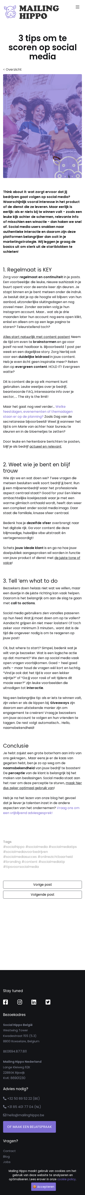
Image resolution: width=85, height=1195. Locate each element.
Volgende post (42, 894)
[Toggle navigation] (77, 7)
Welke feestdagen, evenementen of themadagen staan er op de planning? (38, 411)
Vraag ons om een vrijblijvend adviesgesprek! (41, 810)
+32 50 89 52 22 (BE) (23, 1098)
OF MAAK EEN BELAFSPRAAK (29, 1126)
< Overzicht (12, 69)
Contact (9, 1151)
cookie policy (66, 1179)
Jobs (7, 1162)
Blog (6, 1156)
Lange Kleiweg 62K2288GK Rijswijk (22, 1067)
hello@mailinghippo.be (25, 1115)
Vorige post (42, 884)
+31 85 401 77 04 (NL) (24, 1106)
